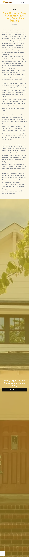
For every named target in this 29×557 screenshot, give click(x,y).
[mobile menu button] (26, 2)
